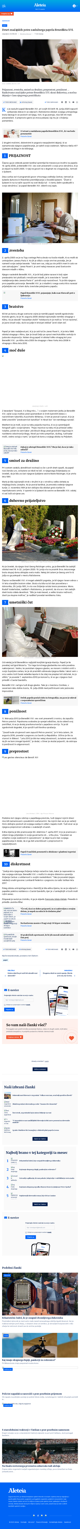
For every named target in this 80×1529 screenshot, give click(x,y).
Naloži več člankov (40, 1139)
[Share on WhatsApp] (77, 102)
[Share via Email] (73, 102)
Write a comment (40, 1069)
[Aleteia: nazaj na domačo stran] (40, 5)
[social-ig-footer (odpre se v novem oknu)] (46, 1516)
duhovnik (7, 1275)
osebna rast (8, 1369)
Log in (47, 1061)
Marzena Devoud (25, 34)
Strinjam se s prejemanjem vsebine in (18, 1005)
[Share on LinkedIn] (66, 102)
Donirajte (24, 1522)
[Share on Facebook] (62, 102)
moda (6, 1336)
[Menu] (17, 6)
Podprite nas (5, 14)
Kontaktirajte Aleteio (55, 1522)
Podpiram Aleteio (13, 1037)
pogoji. (28, 1005)
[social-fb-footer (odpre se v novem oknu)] (38, 1516)
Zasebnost (67, 1522)
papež (5, 960)
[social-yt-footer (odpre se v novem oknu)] (34, 1516)
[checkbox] (4, 1005)
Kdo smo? (31, 1522)
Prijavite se (9, 1009)
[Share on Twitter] (69, 102)
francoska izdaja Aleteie (56, 899)
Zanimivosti (6, 21)
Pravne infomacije (42, 1522)
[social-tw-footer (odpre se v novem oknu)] (42, 1516)
